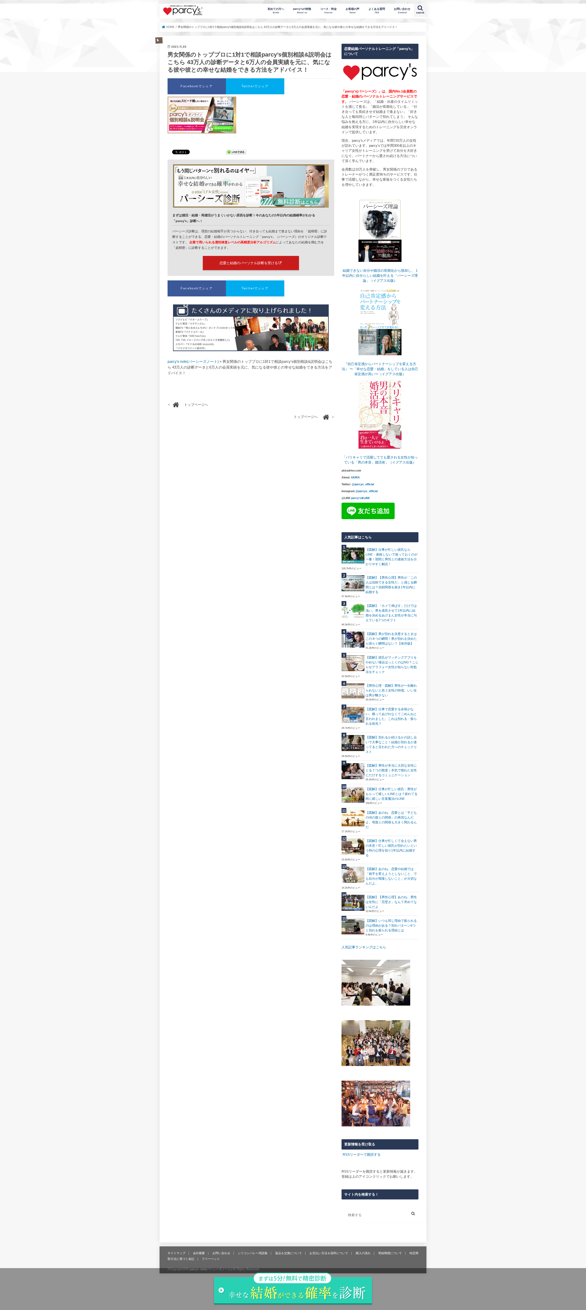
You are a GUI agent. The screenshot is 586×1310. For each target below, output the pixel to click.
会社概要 (199, 1253)
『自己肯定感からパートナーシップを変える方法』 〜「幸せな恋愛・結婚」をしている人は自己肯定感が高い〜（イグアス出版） (380, 369)
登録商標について (390, 1253)
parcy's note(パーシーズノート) (183, 10)
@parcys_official (363, 484)
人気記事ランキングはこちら (364, 947)
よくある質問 (377, 10)
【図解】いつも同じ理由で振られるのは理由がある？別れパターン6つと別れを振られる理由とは (391, 925)
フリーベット (211, 1259)
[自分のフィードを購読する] (342, 1154)
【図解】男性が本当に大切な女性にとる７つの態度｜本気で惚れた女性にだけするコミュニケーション (391, 770)
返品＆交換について (288, 1253)
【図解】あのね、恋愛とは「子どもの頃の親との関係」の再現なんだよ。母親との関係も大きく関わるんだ (391, 820)
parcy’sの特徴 (302, 10)
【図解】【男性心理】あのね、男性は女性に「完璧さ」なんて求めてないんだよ (391, 902)
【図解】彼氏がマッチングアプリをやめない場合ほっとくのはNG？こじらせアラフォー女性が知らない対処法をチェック (392, 665)
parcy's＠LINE (360, 498)
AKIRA (355, 477)
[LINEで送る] (236, 152)
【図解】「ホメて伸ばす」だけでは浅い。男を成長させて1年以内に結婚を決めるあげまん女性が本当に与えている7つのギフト (391, 613)
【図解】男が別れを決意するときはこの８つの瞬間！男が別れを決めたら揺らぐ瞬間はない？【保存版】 (391, 638)
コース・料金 (328, 10)
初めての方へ (276, 10)
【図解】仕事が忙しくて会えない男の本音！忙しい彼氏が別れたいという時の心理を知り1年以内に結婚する (391, 848)
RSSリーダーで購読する (362, 1154)
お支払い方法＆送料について (328, 1253)
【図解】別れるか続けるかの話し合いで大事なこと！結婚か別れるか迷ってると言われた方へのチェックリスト (391, 744)
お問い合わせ (402, 10)
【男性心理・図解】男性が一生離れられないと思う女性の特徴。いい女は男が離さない (391, 690)
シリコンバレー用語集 (253, 1253)
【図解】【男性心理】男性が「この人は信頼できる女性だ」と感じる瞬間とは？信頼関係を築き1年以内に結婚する (391, 585)
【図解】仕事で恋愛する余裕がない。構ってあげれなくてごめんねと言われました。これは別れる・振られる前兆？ (391, 716)
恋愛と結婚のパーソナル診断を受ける (249, 263)
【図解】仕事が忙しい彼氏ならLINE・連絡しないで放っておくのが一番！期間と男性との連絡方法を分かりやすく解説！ (392, 557)
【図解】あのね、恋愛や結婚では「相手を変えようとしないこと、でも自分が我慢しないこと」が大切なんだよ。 (391, 876)
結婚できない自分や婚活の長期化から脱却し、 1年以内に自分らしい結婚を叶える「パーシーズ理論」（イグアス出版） (380, 275)
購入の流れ (363, 1253)
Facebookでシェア (197, 86)
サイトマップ (176, 1253)
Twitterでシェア (255, 86)
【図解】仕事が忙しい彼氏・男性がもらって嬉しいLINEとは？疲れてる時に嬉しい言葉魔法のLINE (392, 793)
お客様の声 (352, 10)
